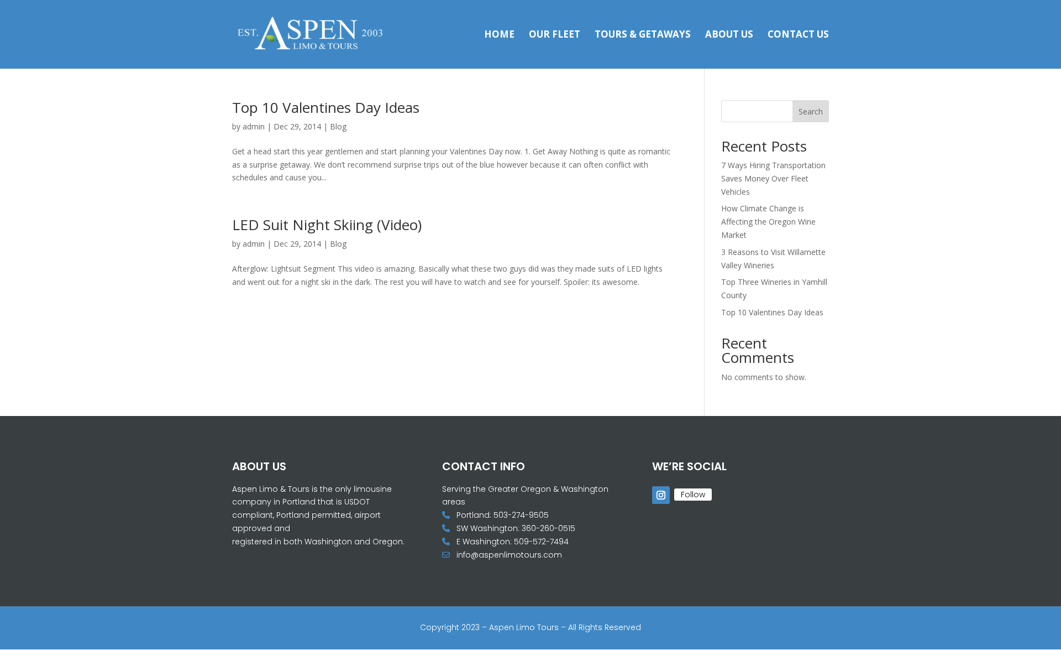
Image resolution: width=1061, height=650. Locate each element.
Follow (693, 494)
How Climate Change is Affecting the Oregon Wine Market (768, 221)
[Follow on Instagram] (661, 495)
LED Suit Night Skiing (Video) (327, 225)
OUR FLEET (554, 35)
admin (254, 126)
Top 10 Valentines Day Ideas (325, 107)
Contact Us (798, 35)
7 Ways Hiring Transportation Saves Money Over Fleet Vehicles (773, 178)
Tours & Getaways (643, 35)
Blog (338, 126)
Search (811, 111)
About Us (729, 35)
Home (499, 35)
